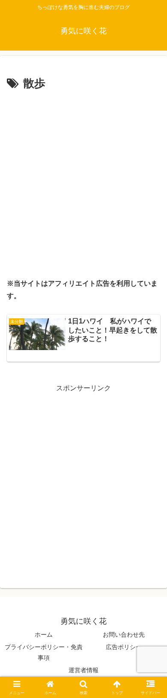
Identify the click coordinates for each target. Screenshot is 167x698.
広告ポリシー (124, 647)
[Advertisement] (83, 181)
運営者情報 (83, 670)
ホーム (44, 634)
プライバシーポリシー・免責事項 (44, 652)
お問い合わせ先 (124, 634)
